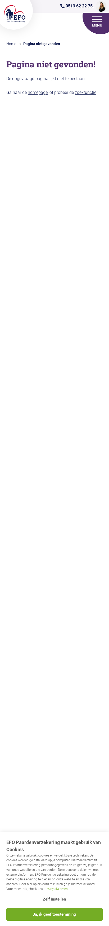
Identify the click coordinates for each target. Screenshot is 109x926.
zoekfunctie (85, 92)
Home (11, 44)
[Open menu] (97, 21)
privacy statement (56, 889)
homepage (38, 92)
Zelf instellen (54, 899)
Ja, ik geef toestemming (54, 914)
